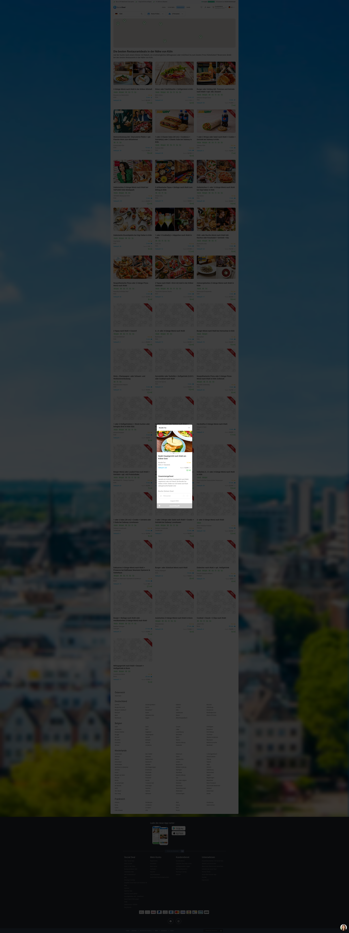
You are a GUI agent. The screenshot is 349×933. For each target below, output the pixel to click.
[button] (158, 441)
